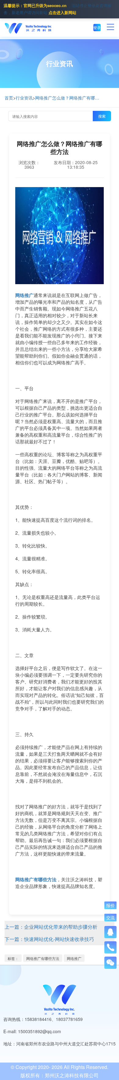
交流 (110, 918)
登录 (97, 27)
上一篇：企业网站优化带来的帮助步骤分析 (51, 926)
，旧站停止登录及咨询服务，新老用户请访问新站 (57, 8)
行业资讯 (24, 98)
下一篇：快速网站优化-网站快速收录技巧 (49, 939)
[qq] (110, 932)
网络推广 (74, 958)
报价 (110, 905)
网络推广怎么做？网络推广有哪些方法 (68, 98)
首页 (9, 98)
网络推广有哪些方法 (42, 958)
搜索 (102, 116)
